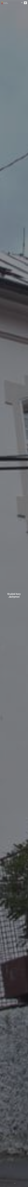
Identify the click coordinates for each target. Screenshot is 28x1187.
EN (21, 2)
